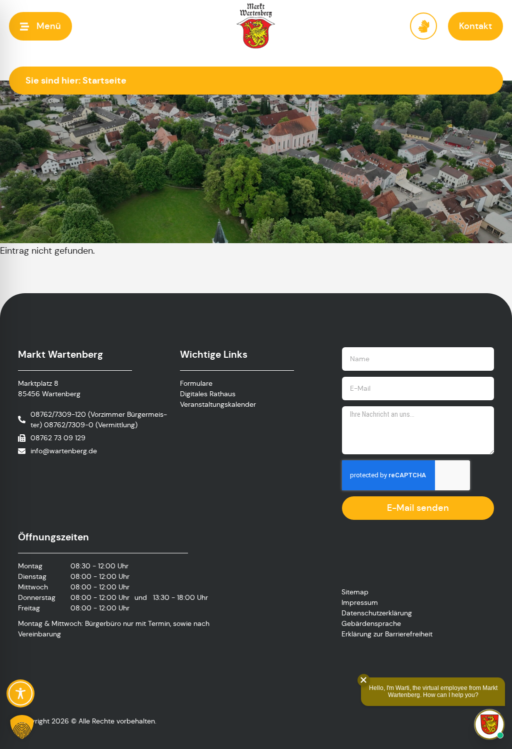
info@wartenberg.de (63, 450)
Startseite (104, 80)
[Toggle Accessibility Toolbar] (21, 693)
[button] (40, 26)
